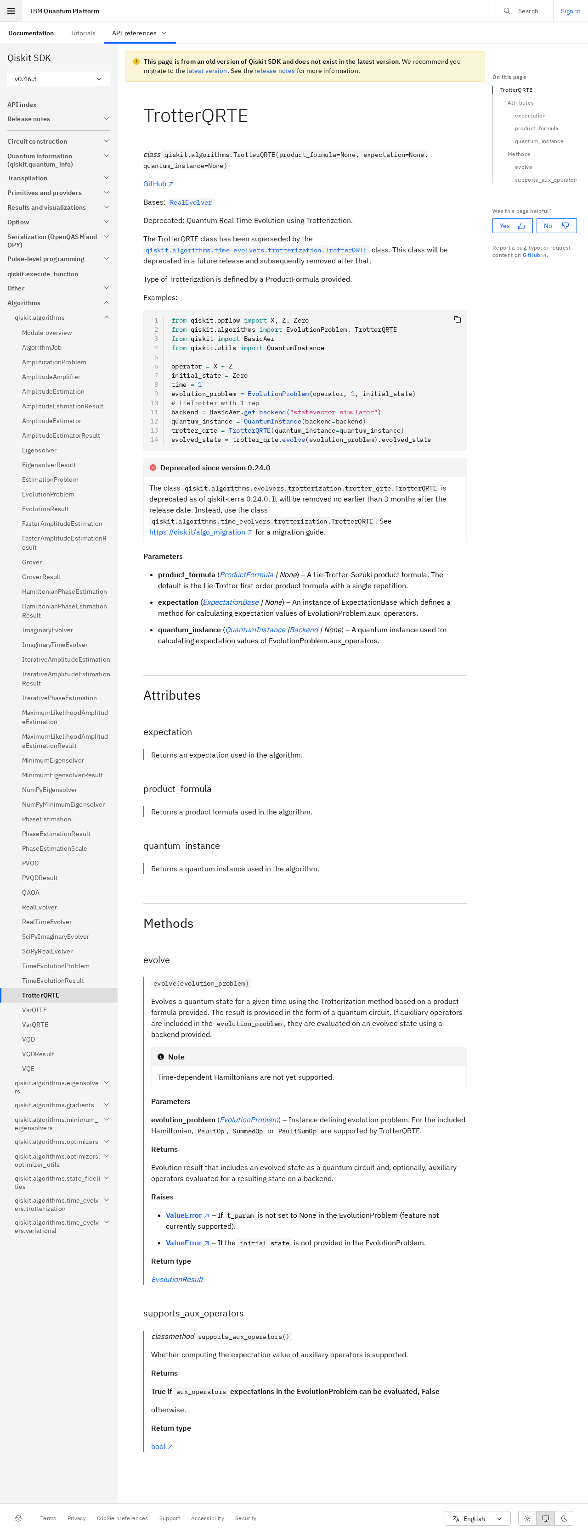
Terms (48, 1518)
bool (158, 1446)
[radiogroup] (545, 1518)
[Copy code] (457, 319)
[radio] (527, 1518)
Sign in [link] (571, 11)
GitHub (154, 183)
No (548, 226)
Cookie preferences (122, 1518)
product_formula (537, 128)
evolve (523, 166)
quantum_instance (539, 141)
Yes (505, 226)
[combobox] (58, 79)
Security (246, 1518)
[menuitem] (31, 33)
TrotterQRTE (516, 89)
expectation (530, 115)
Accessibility (207, 1518)
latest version (207, 71)
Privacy (77, 1518)
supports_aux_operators (546, 179)
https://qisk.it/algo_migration (197, 531)
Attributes (521, 102)
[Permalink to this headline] (256, 115)
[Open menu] (11, 11)
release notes (274, 71)
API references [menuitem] (134, 33)
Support (169, 1518)
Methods (519, 154)
